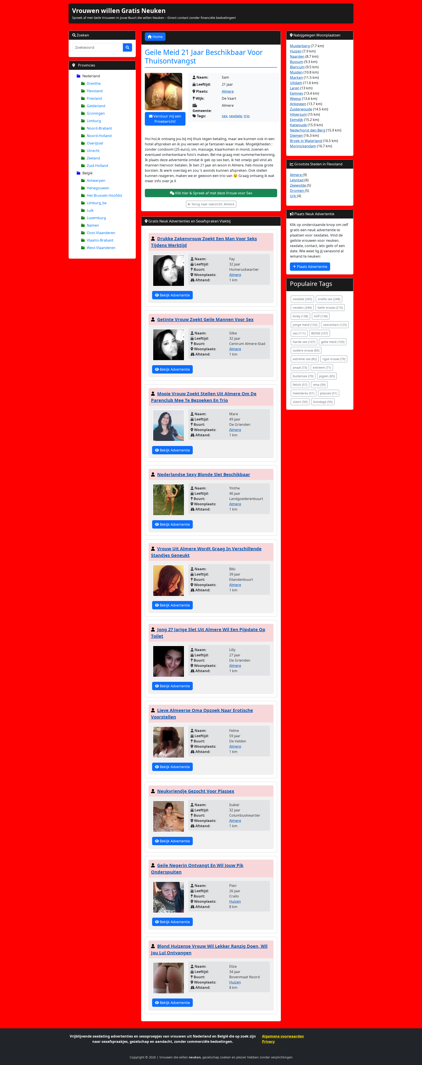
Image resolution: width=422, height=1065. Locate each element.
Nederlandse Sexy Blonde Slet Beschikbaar (203, 474)
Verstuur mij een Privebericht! (167, 119)
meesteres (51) (303, 393)
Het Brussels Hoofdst (104, 195)
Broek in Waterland (306, 140)
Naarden (297, 56)
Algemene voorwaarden (283, 1036)
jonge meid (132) (305, 325)
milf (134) (320, 316)
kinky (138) (300, 316)
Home (157, 36)
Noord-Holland (99, 135)
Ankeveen (298, 103)
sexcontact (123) (335, 325)
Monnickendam (303, 146)
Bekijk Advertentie (174, 295)
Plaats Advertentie (311, 266)
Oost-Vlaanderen (101, 232)
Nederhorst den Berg (307, 130)
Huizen (235, 901)
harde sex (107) (304, 342)
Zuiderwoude (301, 109)
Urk (293, 195)
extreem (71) (322, 367)
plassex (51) (328, 393)
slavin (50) (300, 402)
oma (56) (319, 385)
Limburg (94, 120)
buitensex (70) (303, 376)
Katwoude (298, 125)
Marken (296, 77)
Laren (294, 88)
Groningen (96, 113)
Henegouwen (98, 188)
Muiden (296, 72)
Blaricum (297, 67)
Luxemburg (96, 217)
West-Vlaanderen (101, 247)
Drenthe (94, 83)
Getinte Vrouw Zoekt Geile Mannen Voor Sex (205, 319)
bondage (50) (323, 402)
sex (224, 116)
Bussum (296, 61)
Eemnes (296, 93)
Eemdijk (296, 119)
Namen (93, 225)
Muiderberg (300, 45)
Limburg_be (97, 202)
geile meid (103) (332, 342)
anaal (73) (300, 367)
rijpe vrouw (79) (333, 359)
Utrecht (93, 150)
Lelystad (297, 180)
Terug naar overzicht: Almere (212, 204)
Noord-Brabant (99, 128)
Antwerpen (96, 180)
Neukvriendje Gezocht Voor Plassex (195, 791)
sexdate (235, 116)
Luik (90, 210)
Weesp (295, 98)
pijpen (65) (327, 376)
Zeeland (93, 158)
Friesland (94, 98)
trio (247, 116)
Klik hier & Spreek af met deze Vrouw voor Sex (213, 193)
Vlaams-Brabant (100, 240)
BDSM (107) (319, 333)
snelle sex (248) (329, 299)
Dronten (297, 190)
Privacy (268, 1041)
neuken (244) (302, 307)
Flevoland (95, 90)
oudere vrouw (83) (306, 350)
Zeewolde (298, 185)
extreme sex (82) (305, 359)
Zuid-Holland (97, 165)
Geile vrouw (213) (330, 307)
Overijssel (95, 143)
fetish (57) (300, 385)
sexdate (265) (302, 299)
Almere (228, 91)
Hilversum (298, 114)
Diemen (296, 135)
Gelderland (96, 105)
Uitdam (296, 82)
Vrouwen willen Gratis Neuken (119, 10)
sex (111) (299, 333)
